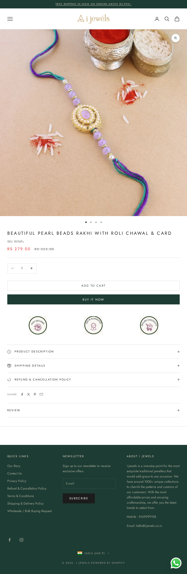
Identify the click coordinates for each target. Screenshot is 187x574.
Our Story (13, 466)
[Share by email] (41, 394)
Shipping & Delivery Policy (25, 503)
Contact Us (14, 473)
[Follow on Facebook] (9, 540)
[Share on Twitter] (28, 394)
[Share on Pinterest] (35, 394)
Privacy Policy (16, 481)
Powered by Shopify (108, 563)
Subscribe (78, 498)
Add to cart (93, 285)
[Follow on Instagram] (21, 540)
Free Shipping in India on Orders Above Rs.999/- (94, 4)
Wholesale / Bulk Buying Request (29, 511)
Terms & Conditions (20, 496)
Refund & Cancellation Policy (26, 488)
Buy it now (93, 299)
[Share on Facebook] (22, 394)
